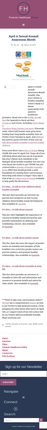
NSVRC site (33, 117)
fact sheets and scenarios (23, 178)
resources (6, 123)
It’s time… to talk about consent (17, 209)
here (4, 120)
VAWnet (40, 137)
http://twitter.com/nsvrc (23, 128)
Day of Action (31, 150)
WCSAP (5, 303)
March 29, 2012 (30, 45)
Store (4, 344)
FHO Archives (8, 356)
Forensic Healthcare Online (14, 347)
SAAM (35, 324)
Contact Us (7, 353)
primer (33, 303)
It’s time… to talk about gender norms (20, 238)
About (5, 350)
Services (6, 341)
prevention (23, 324)
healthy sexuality (11, 324)
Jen (17, 45)
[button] (23, 24)
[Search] (41, 420)
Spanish (22, 204)
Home (5, 338)
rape (30, 324)
